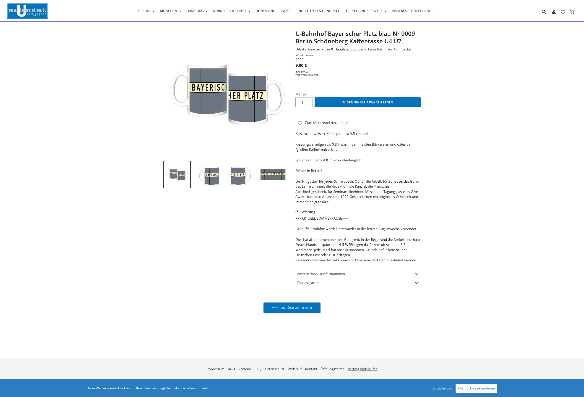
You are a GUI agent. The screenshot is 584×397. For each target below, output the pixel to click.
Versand (244, 369)
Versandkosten (310, 74)
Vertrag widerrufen (363, 369)
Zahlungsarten (308, 282)
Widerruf (295, 369)
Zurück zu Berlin (296, 308)
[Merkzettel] (563, 12)
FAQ (258, 369)
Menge (300, 94)
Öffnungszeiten (332, 369)
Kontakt (311, 369)
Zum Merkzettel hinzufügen (326, 122)
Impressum (215, 369)
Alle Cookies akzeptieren (476, 388)
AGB (231, 369)
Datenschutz (274, 369)
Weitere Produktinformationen (321, 273)
